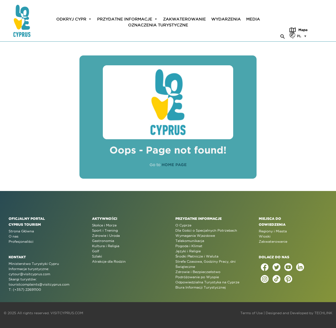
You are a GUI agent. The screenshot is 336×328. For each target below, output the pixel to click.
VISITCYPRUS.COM (66, 313)
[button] (282, 36)
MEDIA (253, 19)
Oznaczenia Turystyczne (158, 25)
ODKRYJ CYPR (71, 19)
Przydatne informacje (124, 19)
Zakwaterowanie (184, 19)
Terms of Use (251, 313)
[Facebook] (265, 267)
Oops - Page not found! (168, 149)
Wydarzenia (226, 19)
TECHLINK (323, 313)
